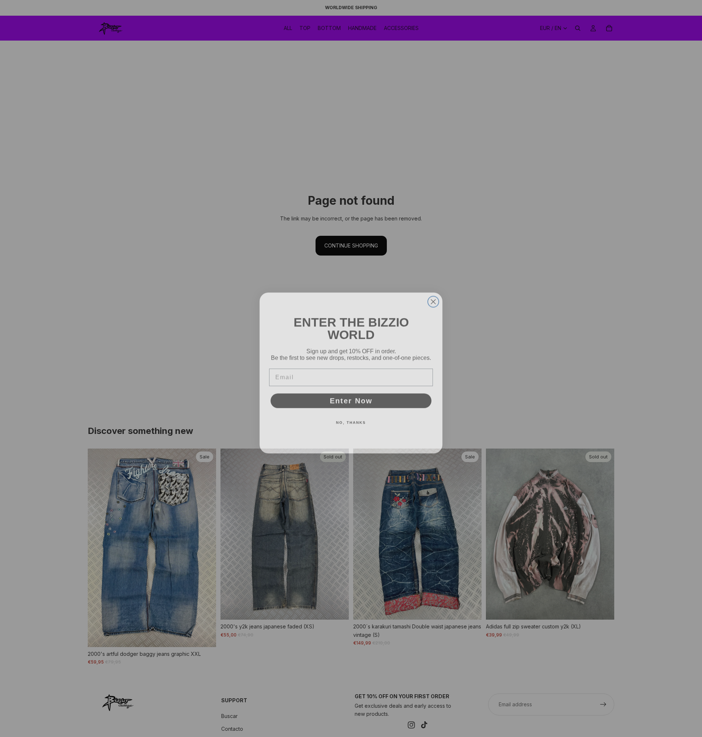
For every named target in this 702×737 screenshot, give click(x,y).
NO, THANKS (351, 418)
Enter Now (351, 396)
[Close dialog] (433, 297)
